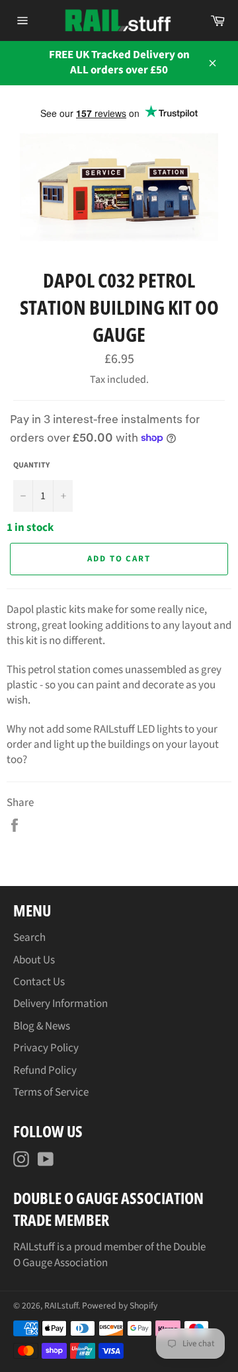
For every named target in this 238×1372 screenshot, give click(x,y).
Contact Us (39, 982)
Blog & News (41, 1026)
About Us (34, 960)
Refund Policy (45, 1070)
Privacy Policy (46, 1048)
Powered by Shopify (119, 1305)
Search (29, 938)
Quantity (31, 465)
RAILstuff (61, 1305)
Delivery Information (60, 1004)
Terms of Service (51, 1092)
